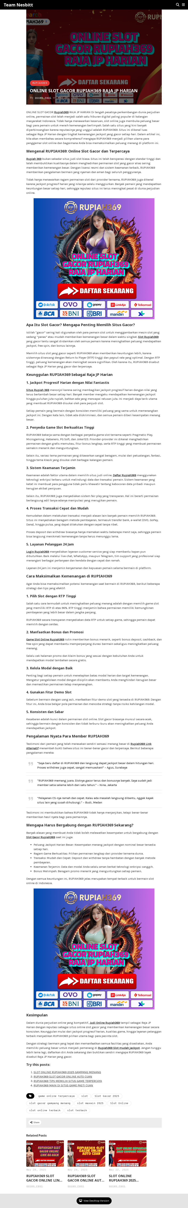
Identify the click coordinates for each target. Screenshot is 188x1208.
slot (84, 1096)
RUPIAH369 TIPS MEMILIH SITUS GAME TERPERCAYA (68, 1081)
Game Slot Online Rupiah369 (45, 639)
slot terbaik (77, 1110)
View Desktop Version (96, 1200)
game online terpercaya (56, 1096)
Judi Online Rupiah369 (105, 1022)
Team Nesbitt (18, 5)
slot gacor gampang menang (49, 1103)
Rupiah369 (61, 112)
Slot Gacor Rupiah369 (40, 837)
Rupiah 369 (33, 159)
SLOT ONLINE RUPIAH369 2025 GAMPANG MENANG (67, 1072)
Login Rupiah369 (37, 551)
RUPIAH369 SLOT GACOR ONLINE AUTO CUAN (63, 1076)
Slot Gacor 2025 (107, 1096)
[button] (183, 4)
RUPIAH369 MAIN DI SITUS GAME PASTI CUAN (63, 1085)
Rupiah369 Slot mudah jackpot (119, 1048)
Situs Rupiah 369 (37, 390)
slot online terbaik (45, 1110)
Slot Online (119, 1103)
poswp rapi (43, 97)
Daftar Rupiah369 (124, 475)
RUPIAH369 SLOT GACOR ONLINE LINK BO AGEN (44, 1178)
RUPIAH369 (39, 83)
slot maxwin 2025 (90, 1103)
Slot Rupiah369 (148, 337)
